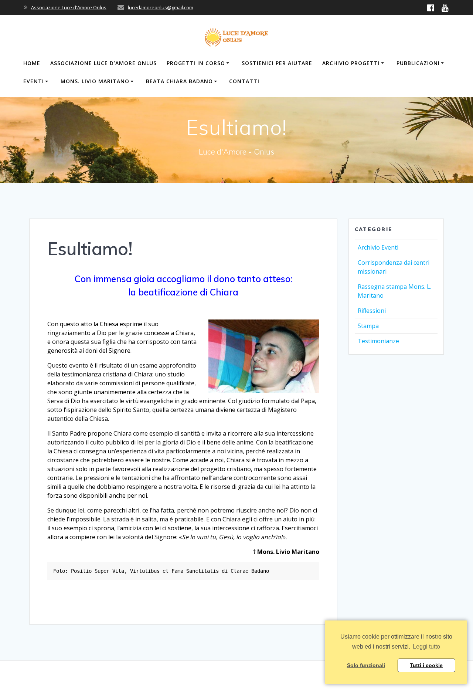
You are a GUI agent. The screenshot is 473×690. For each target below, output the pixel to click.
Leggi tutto (426, 646)
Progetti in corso (196, 63)
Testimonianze (378, 341)
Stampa (368, 326)
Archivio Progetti (351, 63)
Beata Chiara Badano (179, 81)
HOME (31, 63)
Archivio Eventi (378, 247)
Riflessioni (372, 311)
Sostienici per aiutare (277, 63)
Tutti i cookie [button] (426, 665)
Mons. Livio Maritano (95, 81)
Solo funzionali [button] (366, 665)
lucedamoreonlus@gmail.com (160, 7)
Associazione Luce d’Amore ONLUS (103, 63)
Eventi (33, 81)
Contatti (244, 81)
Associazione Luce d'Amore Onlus (68, 7)
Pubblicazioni (418, 63)
